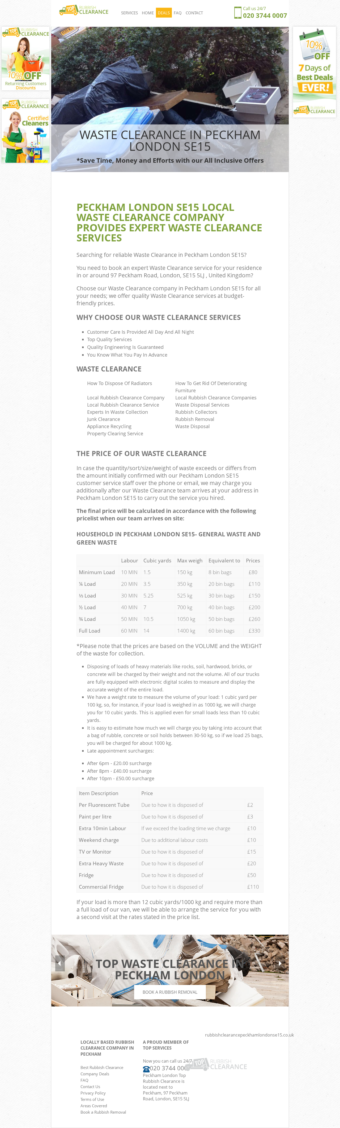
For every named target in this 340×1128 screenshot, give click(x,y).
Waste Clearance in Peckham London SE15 (189, 254)
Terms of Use (92, 1099)
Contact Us (90, 1086)
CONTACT (194, 12)
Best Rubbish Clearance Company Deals (101, 1070)
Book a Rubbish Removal (170, 992)
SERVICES (129, 12)
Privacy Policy (93, 1093)
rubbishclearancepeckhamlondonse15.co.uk (249, 1035)
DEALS (164, 12)
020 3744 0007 (265, 15)
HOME (148, 12)
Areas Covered (93, 1105)
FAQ (178, 12)
